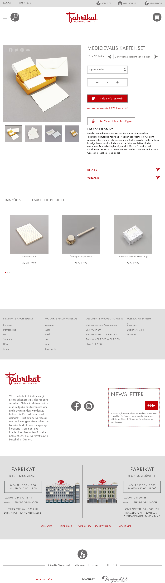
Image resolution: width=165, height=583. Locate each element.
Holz (46, 339)
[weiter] (156, 57)
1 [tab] (5, 272)
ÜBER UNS (25, 3)
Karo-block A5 (29, 256)
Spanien (7, 339)
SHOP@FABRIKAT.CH (26, 502)
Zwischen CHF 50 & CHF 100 (102, 334)
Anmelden (156, 3)
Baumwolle (50, 349)
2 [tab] (7, 272)
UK (4, 334)
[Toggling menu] (5, 17)
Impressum (40, 579)
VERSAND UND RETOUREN (95, 526)
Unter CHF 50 (93, 329)
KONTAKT (125, 526)
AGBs (50, 579)
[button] (35, 133)
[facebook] (76, 406)
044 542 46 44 (23, 497)
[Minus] (97, 82)
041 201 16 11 (142, 497)
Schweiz (7, 325)
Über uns (132, 325)
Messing (48, 325)
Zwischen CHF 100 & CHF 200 (103, 339)
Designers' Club (135, 329)
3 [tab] (9, 272)
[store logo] (82, 17)
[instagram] (89, 406)
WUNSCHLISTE (130, 3)
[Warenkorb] (157, 17)
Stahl (47, 334)
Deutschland (9, 329)
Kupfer (47, 329)
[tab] (123, 170)
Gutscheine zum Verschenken (101, 325)
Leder (47, 344)
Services (131, 334)
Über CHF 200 (94, 344)
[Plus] (118, 82)
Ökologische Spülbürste (81, 256)
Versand (93, 177)
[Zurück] (109, 57)
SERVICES (106, 3)
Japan (6, 349)
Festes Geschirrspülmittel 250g (132, 256)
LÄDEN (7, 3)
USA (5, 344)
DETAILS (92, 169)
